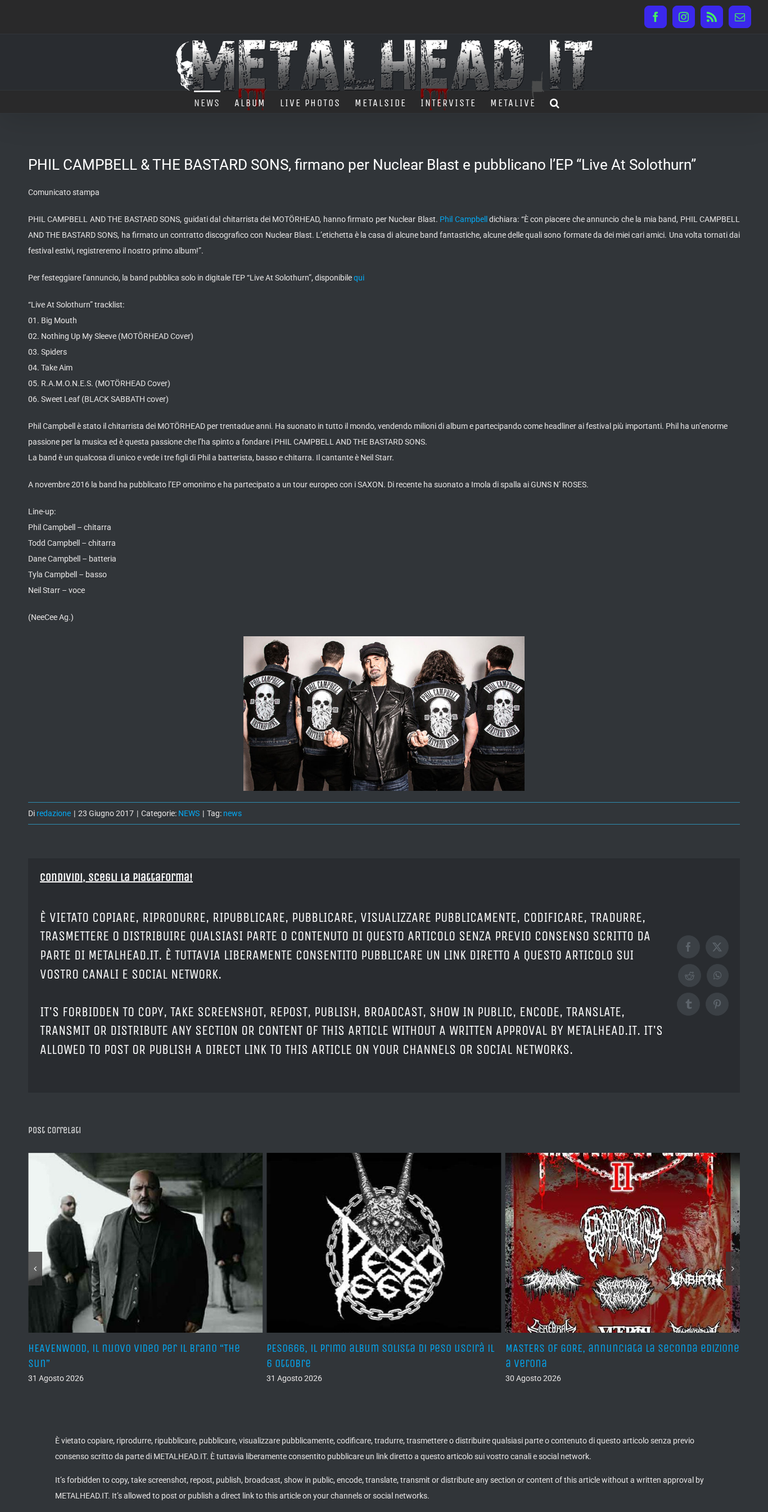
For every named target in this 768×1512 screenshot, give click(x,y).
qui (359, 277)
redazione (54, 813)
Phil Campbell (464, 219)
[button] (555, 101)
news (232, 813)
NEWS (189, 813)
